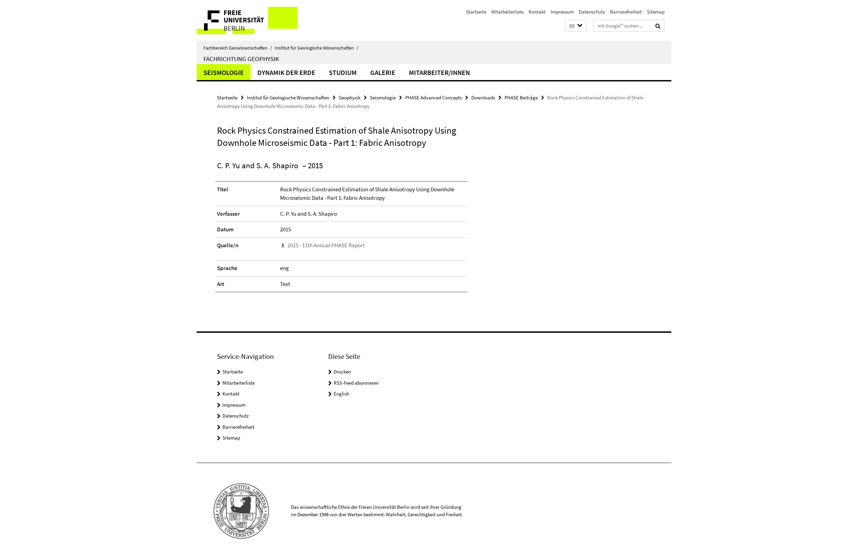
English (341, 393)
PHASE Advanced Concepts (433, 97)
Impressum (562, 11)
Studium (343, 72)
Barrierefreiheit (626, 11)
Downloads (483, 97)
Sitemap (656, 11)
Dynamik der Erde (286, 72)
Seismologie (223, 72)
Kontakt (537, 11)
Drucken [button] (342, 371)
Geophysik (349, 97)
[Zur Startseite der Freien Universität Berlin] (253, 20)
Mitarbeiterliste (507, 11)
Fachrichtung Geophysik (241, 59)
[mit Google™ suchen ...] (658, 25)
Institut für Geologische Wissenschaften (316, 47)
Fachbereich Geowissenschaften (237, 47)
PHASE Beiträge (521, 97)
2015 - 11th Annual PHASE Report (326, 245)
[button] (576, 26)
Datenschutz (592, 11)
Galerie (382, 72)
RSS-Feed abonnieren (356, 383)
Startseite (476, 11)
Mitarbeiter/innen (439, 72)
